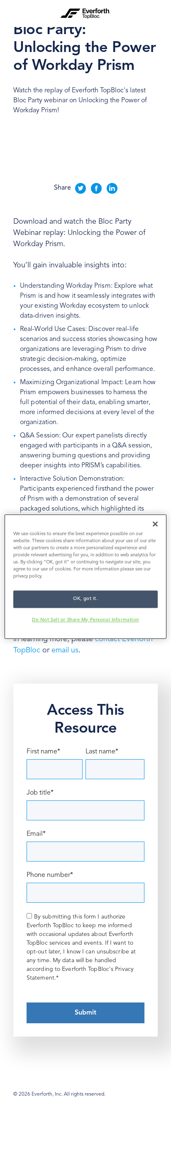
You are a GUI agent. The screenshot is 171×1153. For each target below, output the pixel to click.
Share (62, 188)
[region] (85, 576)
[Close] (155, 524)
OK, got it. (85, 598)
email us (64, 650)
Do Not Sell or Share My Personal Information (85, 619)
